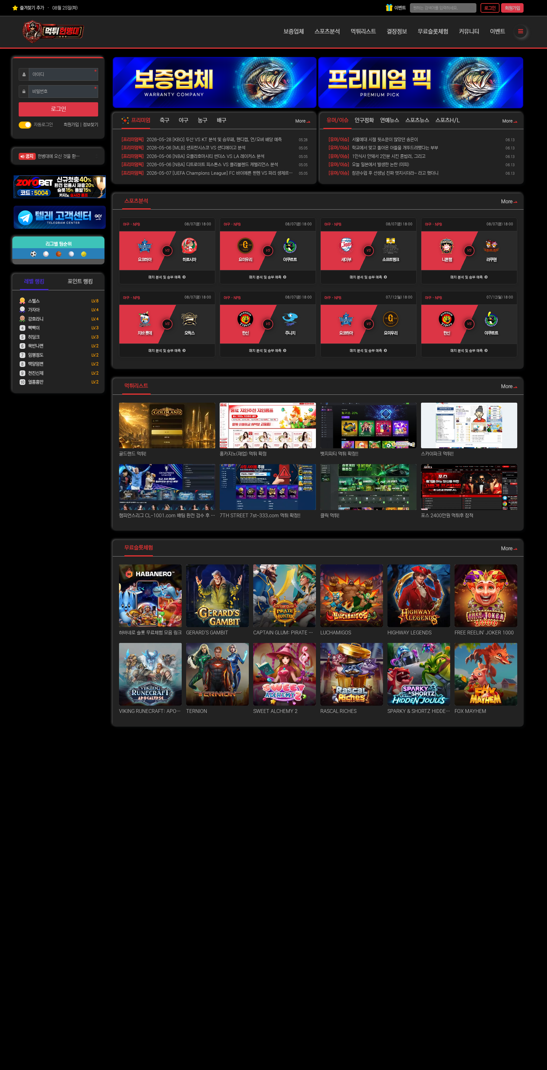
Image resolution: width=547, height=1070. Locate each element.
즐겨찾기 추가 (31, 7)
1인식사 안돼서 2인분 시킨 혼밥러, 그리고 (377, 156)
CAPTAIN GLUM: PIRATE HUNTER (284, 632)
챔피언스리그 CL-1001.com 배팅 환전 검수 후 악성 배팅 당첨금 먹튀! (167, 515)
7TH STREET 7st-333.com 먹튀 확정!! (260, 515)
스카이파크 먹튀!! (437, 453)
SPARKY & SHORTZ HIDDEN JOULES (418, 711)
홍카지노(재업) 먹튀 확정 (243, 453)
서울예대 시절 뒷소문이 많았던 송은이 (373, 139)
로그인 (490, 8)
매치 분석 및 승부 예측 (165, 277)
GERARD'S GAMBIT (207, 632)
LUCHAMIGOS (335, 632)
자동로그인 (43, 124)
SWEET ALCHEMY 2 (275, 711)
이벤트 (399, 7)
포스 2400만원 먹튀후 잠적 (447, 515)
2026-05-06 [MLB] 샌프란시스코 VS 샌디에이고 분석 (183, 147)
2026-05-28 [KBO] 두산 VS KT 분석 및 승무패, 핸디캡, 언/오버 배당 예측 (202, 139)
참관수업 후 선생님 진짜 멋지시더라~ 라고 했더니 (383, 173)
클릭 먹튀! (329, 515)
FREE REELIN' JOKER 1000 (484, 632)
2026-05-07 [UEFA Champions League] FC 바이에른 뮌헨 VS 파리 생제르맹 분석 (209, 173)
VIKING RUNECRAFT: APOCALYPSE (150, 711)
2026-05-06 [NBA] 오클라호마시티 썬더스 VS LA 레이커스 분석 (193, 156)
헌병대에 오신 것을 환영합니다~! (61, 156)
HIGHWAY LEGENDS (409, 632)
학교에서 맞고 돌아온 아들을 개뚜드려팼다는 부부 (383, 147)
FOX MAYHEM (470, 711)
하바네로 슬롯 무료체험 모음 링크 (150, 632)
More (300, 121)
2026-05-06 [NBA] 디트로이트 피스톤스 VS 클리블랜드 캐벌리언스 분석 (200, 164)
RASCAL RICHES (338, 711)
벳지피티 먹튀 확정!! (339, 453)
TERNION (196, 711)
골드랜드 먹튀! (132, 453)
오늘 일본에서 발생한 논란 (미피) (369, 164)
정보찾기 (90, 124)
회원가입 (512, 8)
